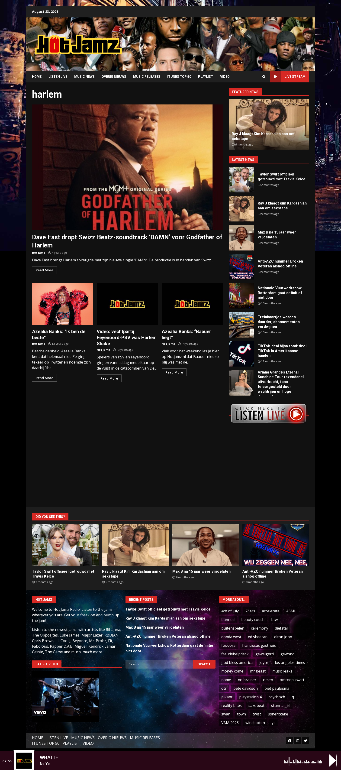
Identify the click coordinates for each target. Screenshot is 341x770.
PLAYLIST (205, 76)
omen (268, 679)
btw (274, 619)
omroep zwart (292, 679)
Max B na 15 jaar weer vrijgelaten (241, 237)
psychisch (276, 696)
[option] (268, 124)
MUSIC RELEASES (146, 76)
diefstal (281, 628)
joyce (263, 662)
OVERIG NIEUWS (114, 76)
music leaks (282, 671)
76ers (250, 611)
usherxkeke (278, 714)
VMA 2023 (230, 722)
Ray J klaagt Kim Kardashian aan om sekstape (241, 208)
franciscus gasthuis (259, 645)
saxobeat (256, 705)
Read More (44, 270)
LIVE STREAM (295, 76)
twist (257, 714)
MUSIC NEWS (84, 76)
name (226, 679)
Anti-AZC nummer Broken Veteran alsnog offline (241, 266)
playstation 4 (250, 696)
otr (224, 688)
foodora (228, 645)
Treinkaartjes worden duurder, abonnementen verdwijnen (241, 325)
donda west (231, 636)
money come (232, 671)
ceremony (259, 628)
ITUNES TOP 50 (179, 76)
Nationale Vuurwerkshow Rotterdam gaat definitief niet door (241, 296)
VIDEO (225, 76)
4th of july (230, 611)
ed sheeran (257, 636)
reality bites (231, 705)
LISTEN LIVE (57, 76)
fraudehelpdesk (235, 653)
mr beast (258, 671)
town (241, 714)
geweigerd (264, 653)
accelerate (271, 611)
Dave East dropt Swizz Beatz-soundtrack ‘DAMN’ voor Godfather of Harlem (127, 167)
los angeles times (290, 662)
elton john (283, 636)
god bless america (237, 662)
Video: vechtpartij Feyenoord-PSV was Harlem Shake (127, 304)
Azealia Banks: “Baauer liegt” (192, 304)
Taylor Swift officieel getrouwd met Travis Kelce (241, 179)
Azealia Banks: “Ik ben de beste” (62, 304)
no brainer (247, 679)
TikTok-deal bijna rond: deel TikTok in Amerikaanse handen (241, 354)
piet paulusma (276, 688)
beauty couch (252, 619)
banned (228, 619)
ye (274, 722)
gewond (287, 653)
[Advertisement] (229, 40)
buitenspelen (232, 628)
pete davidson (245, 688)
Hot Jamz (38, 253)
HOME (37, 76)
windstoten (255, 722)
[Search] (264, 76)
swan (225, 714)
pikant (226, 696)
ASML (291, 611)
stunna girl (280, 705)
